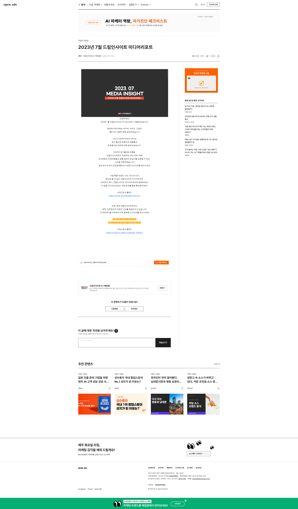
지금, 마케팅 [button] (94, 4)
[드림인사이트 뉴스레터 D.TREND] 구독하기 (124, 233)
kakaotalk (98, 489)
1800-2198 (182, 479)
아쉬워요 (134, 309)
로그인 (203, 4)
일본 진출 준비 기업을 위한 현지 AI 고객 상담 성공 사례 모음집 (93, 380)
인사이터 (122, 4)
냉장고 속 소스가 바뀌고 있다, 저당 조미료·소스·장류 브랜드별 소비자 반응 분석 (202, 380)
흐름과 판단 (109, 4)
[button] (217, 364)
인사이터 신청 (213, 4)
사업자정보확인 (173, 476)
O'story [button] (144, 4)
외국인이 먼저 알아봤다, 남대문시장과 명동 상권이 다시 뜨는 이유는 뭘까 (165, 380)
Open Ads (10, 5)
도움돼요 (114, 309)
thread (90, 489)
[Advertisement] (201, 199)
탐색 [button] (83, 4)
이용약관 (150, 485)
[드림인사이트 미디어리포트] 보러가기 (124, 196)
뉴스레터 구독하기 (195, 454)
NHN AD (82, 468)
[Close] (185, 501)
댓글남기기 (163, 342)
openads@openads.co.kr (201, 479)
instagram (82, 489)
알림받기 (162, 288)
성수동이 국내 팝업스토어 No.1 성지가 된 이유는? (129, 379)
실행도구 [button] (133, 4)
